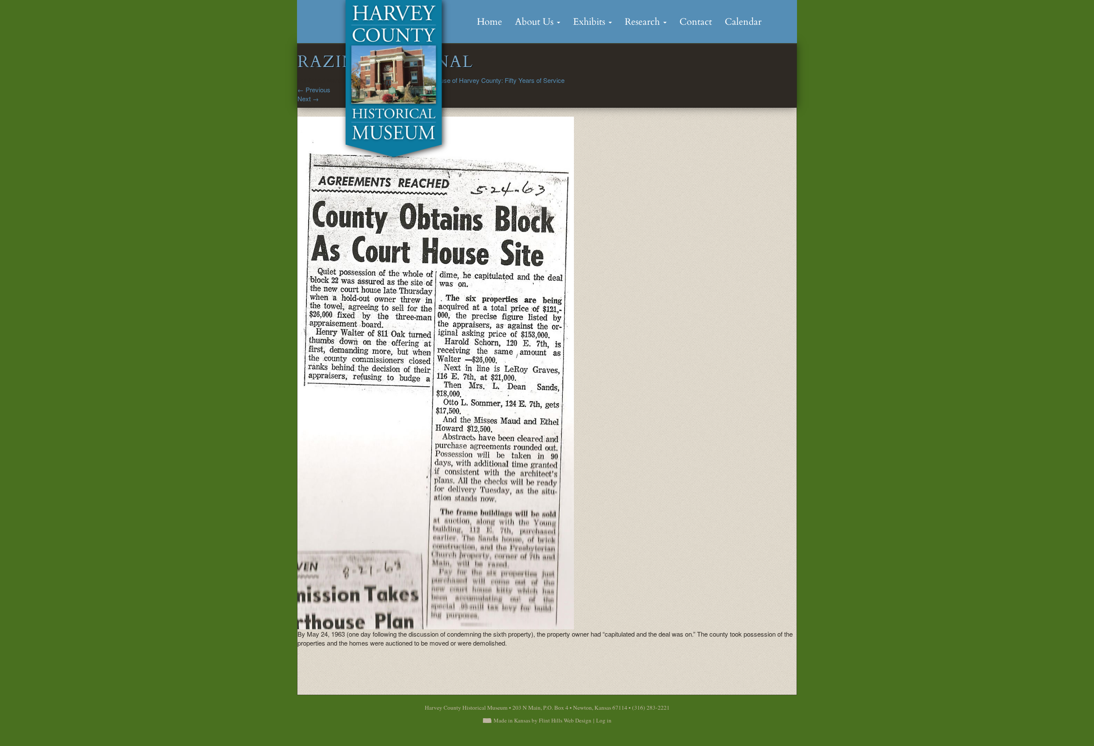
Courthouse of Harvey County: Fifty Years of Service (491, 80)
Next (308, 98)
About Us (535, 21)
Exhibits (590, 21)
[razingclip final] (435, 371)
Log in (604, 720)
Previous (313, 89)
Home (489, 21)
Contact (695, 21)
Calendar (743, 21)
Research (643, 21)
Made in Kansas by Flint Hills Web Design (542, 720)
